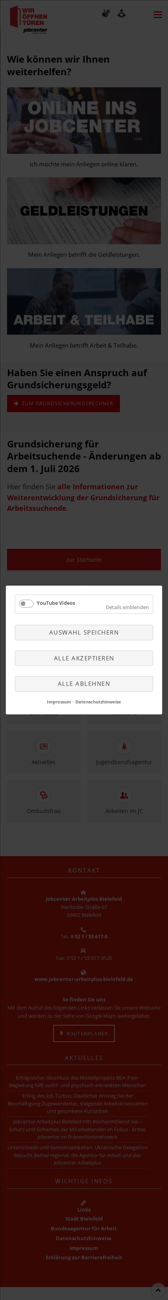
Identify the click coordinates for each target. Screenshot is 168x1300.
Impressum (59, 701)
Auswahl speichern (84, 632)
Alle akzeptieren (84, 658)
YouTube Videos (56, 602)
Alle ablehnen (84, 683)
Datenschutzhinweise (98, 701)
